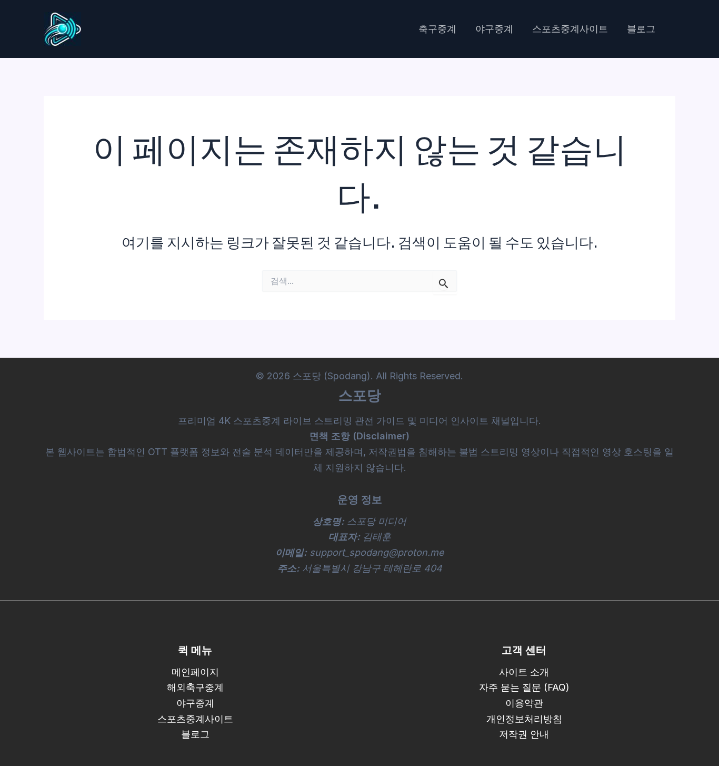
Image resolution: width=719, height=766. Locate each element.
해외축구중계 (195, 687)
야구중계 (494, 28)
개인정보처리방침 (524, 718)
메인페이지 (195, 671)
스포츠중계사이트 (570, 28)
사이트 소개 (524, 671)
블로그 (641, 28)
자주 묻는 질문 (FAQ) (524, 687)
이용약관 (524, 703)
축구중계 (437, 28)
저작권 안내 (524, 734)
